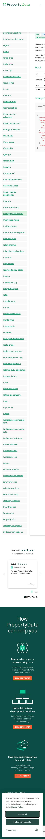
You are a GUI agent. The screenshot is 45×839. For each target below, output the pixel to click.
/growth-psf (9, 173)
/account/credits (11, 469)
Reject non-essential (22, 821)
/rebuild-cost (9, 301)
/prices (6, 276)
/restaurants (9, 326)
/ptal (5, 295)
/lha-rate (7, 201)
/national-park (9, 238)
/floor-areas (8, 142)
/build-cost (8, 64)
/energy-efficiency (11, 129)
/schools (7, 332)
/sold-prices (9, 345)
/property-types (10, 288)
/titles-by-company (12, 395)
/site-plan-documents (13, 338)
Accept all (22, 814)
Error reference (10, 482)
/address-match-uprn (13, 39)
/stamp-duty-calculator (14, 370)
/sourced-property (12, 363)
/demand (7, 95)
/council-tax (8, 82)
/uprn (5, 401)
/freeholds (8, 148)
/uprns (6, 413)
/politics (7, 257)
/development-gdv (12, 123)
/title (5, 382)
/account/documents (13, 475)
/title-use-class (10, 388)
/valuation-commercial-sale (14, 430)
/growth (7, 167)
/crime (6, 89)
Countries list (9, 507)
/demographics (10, 107)
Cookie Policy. (17, 807)
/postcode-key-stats (13, 270)
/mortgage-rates (11, 220)
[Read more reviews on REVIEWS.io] (31, 597)
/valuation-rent (10, 450)
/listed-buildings (11, 207)
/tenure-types (10, 376)
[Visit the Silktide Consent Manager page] (36, 830)
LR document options (13, 532)
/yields (6, 463)
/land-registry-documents (10, 193)
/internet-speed (10, 185)
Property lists (9, 519)
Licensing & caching (12, 32)
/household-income (12, 179)
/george (7, 154)
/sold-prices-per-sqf (12, 351)
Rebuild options (10, 494)
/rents (6, 307)
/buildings (7, 70)
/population (8, 263)
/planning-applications (13, 251)
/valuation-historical (12, 438)
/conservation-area (12, 76)
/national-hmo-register (14, 232)
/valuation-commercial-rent (14, 421)
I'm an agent (23, 776)
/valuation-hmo (10, 444)
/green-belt (8, 160)
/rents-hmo (8, 320)
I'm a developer (22, 727)
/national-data (10, 226)
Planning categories (12, 525)
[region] (22, 574)
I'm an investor (22, 678)
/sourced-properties (12, 357)
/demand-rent (9, 101)
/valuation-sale (10, 457)
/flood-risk (8, 135)
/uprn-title (8, 407)
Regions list (8, 513)
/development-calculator (10, 115)
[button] (4, 574)
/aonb (6, 51)
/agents (7, 45)
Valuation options (11, 488)
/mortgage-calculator (13, 213)
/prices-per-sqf (10, 282)
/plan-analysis (9, 245)
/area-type (8, 57)
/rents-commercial (12, 313)
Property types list (11, 500)
